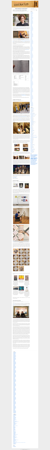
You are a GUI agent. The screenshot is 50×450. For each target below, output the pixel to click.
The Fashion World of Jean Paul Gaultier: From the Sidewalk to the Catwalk (19, 442)
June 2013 (31, 79)
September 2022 (14, 356)
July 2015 (14, 386)
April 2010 (31, 101)
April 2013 (31, 80)
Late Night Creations (28, 175)
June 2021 (14, 360)
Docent (14, 428)
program (31, 162)
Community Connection (32, 116)
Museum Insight (32, 144)
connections (32, 157)
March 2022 (14, 357)
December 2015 (14, 384)
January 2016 (32, 61)
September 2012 (32, 84)
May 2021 (31, 25)
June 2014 (31, 72)
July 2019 (31, 37)
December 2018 (32, 41)
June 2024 (31, 14)
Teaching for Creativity (32, 149)
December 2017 (32, 48)
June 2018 (14, 373)
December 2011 (14, 402)
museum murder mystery (15, 437)
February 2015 (14, 388)
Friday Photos (32, 138)
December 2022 (14, 355)
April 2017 (14, 378)
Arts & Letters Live (34, 154)
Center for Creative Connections (19, 181)
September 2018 (14, 372)
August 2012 (14, 399)
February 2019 (14, 370)
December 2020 (14, 362)
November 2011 (32, 90)
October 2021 (32, 22)
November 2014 (32, 69)
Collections (18, 301)
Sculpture (31, 124)
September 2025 (32, 12)
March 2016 (31, 60)
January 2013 (32, 82)
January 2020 (14, 366)
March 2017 (31, 53)
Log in (13, 445)
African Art (32, 119)
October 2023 (32, 15)
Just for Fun (31, 141)
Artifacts (14, 418)
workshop (31, 164)
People (31, 145)
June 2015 (31, 65)
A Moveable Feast (14, 414)
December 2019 (32, 34)
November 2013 (32, 76)
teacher (33, 163)
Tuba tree (24, 41)
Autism (31, 112)
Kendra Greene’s (15, 153)
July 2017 (14, 377)
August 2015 (32, 64)
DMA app (31, 127)
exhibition (35, 159)
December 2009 (32, 103)
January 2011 (14, 406)
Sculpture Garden (32, 146)
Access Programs (32, 108)
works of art (31, 152)
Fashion (14, 430)
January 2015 (32, 68)
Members (14, 436)
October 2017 (32, 49)
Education (31, 129)
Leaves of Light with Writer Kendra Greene (20, 10)
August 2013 (32, 78)
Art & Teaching (19, 100)
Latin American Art (32, 123)
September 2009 (32, 105)
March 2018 (31, 46)
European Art (32, 122)
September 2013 (14, 394)
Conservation (14, 423)
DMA (14, 11)
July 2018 (31, 44)
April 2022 (31, 19)
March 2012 (14, 401)
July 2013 (14, 395)
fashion (36, 159)
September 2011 (32, 91)
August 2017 (32, 50)
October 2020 (32, 29)
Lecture (14, 435)
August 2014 (32, 71)
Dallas (31, 125)
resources (35, 162)
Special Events (14, 440)
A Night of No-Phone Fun (17, 99)
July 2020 (14, 364)
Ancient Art (32, 120)
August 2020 (32, 30)
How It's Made (32, 140)
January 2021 (32, 27)
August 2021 (32, 23)
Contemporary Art (32, 121)
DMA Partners (32, 128)
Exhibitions (31, 136)
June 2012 (31, 86)
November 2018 (14, 371)
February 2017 (14, 379)
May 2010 (14, 409)
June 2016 (14, 382)
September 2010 (32, 98)
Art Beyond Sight (14, 417)
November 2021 (14, 358)
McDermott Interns (34, 161)
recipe (33, 162)
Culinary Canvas (14, 424)
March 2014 (14, 392)
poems (24, 11)
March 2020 (31, 33)
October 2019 (14, 367)
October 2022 (32, 18)
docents (33, 159)
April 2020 (14, 365)
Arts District (31, 111)
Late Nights (19, 116)
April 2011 (31, 94)
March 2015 (31, 67)
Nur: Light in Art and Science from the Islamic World (19, 11)
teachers (35, 163)
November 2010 (32, 97)
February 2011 (32, 95)
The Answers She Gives (17, 300)
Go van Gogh (14, 432)
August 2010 (14, 408)
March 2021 (31, 26)
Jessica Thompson (14, 177)
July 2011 (14, 404)
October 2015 (32, 63)
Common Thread (15, 180)
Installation (14, 433)
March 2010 (14, 410)
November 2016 (14, 380)
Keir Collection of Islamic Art (33, 115)
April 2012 (31, 87)
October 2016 (32, 56)
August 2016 (32, 57)
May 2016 (31, 59)
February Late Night (24, 95)
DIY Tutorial (14, 426)
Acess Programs (14, 415)
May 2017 (31, 52)
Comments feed (14, 446)
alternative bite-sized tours (23, 116)
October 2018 (32, 42)
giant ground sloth (27, 49)
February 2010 (32, 102)
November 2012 (32, 83)
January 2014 (32, 75)
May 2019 (31, 38)
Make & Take (32, 142)
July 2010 (31, 99)
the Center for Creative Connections (19, 27)
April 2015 (14, 387)
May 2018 (31, 45)
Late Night (35, 160)
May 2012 (14, 400)
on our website (16, 175)
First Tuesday (14, 431)
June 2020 (31, 31)
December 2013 (14, 393)
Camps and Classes (32, 113)
